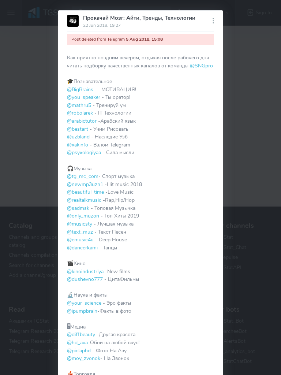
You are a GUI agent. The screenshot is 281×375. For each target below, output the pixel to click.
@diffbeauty (81, 334)
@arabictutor (82, 121)
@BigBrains (80, 89)
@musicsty (79, 223)
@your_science (84, 303)
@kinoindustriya (85, 271)
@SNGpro (201, 65)
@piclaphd (79, 350)
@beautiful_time (85, 192)
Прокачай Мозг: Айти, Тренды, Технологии (139, 18)
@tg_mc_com (82, 176)
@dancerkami (82, 247)
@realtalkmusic (84, 200)
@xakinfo (77, 144)
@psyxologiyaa (84, 152)
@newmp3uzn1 (85, 184)
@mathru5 (79, 105)
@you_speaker (83, 97)
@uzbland (78, 136)
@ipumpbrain (82, 311)
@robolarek (80, 112)
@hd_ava (77, 342)
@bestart (77, 129)
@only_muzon (83, 215)
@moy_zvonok (83, 358)
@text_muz (80, 231)
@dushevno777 (85, 279)
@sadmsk (78, 208)
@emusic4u (80, 239)
